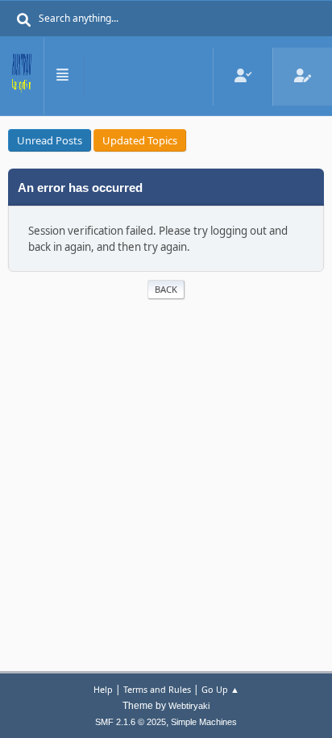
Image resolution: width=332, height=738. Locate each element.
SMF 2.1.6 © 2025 (130, 722)
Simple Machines (204, 722)
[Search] (24, 20)
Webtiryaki (189, 706)
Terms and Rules (157, 689)
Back (166, 289)
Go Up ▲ (220, 689)
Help (103, 689)
